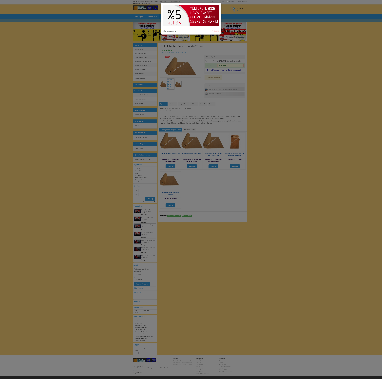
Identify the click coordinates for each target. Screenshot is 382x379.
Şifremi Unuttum (242, 1)
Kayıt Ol (224, 1)
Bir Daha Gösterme (170, 31)
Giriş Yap (231, 1)
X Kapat (215, 31)
